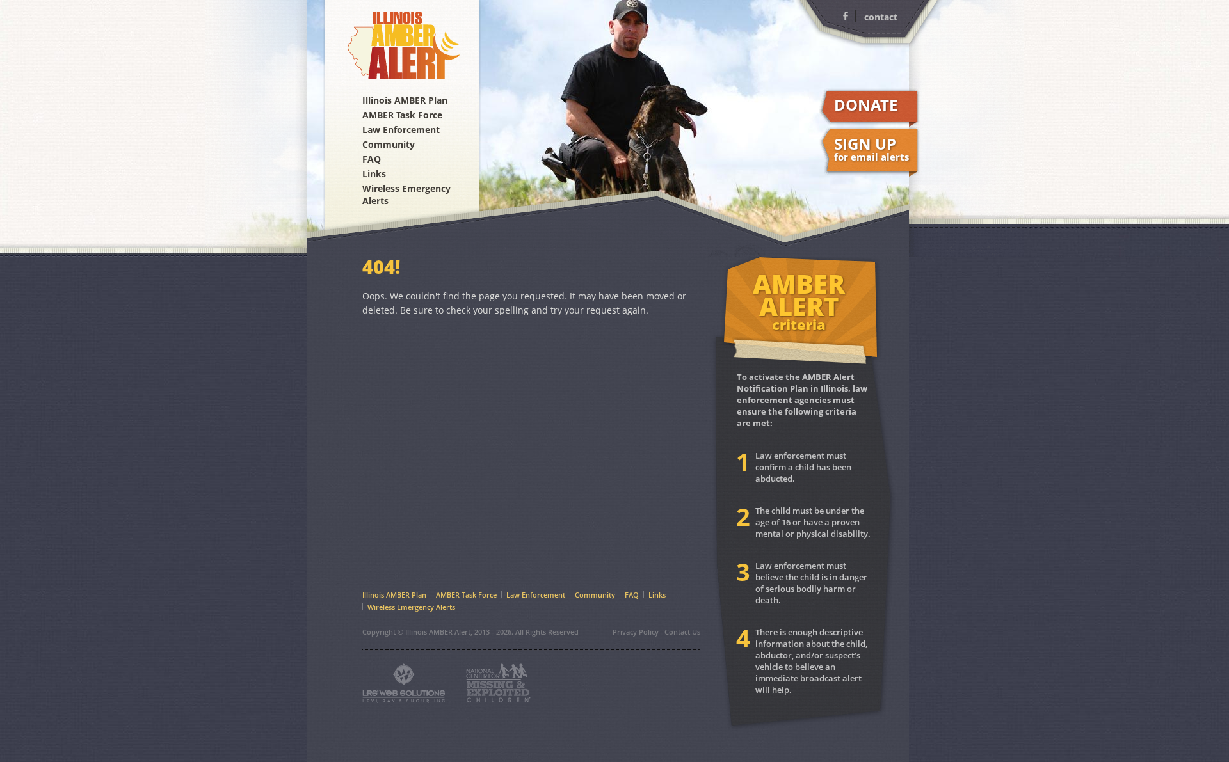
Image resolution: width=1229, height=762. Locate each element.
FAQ (371, 159)
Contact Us (682, 632)
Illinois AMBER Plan (404, 100)
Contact (880, 17)
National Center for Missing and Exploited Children (498, 683)
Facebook (845, 16)
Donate (865, 104)
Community (388, 144)
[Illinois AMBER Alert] (402, 42)
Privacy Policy (636, 632)
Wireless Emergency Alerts (406, 194)
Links (374, 174)
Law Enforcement (401, 129)
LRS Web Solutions (403, 683)
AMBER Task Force (402, 115)
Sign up (871, 148)
